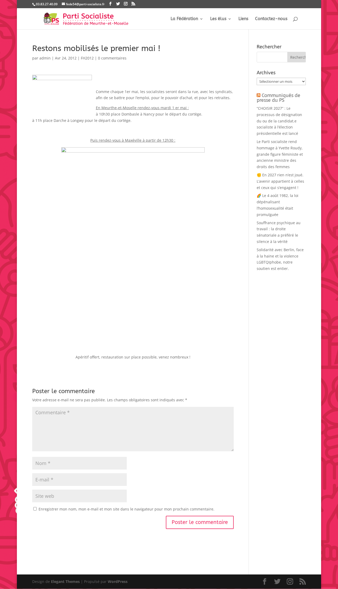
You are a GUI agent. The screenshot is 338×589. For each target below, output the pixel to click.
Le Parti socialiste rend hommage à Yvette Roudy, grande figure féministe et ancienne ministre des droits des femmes (280, 154)
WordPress (118, 581)
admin (45, 58)
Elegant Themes (65, 581)
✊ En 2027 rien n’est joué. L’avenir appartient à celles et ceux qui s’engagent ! (280, 181)
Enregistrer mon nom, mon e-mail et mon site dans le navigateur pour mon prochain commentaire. (126, 509)
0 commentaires (112, 58)
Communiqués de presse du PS (278, 98)
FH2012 (87, 58)
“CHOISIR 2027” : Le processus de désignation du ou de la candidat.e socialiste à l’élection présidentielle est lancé (279, 121)
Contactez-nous (271, 19)
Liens (243, 19)
